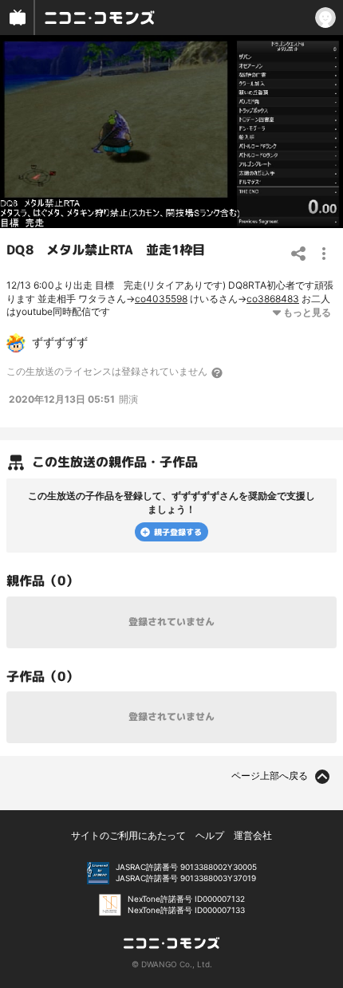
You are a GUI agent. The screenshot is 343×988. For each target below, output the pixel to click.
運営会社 (253, 835)
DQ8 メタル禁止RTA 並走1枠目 (105, 249)
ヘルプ (209, 835)
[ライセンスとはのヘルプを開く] (218, 372)
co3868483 (272, 299)
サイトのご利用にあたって (128, 835)
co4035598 (161, 299)
